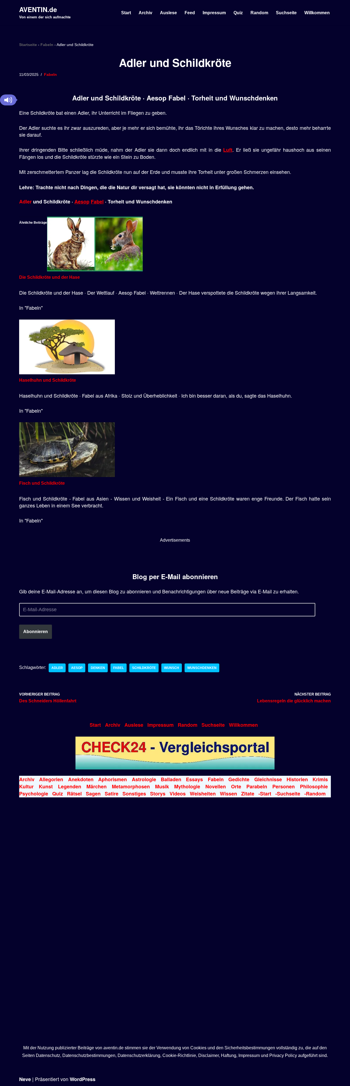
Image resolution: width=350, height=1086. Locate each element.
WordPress (82, 1079)
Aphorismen (112, 779)
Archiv (145, 12)
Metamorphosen (131, 786)
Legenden (69, 786)
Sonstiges (134, 793)
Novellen (215, 786)
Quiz (238, 12)
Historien (297, 779)
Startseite (28, 44)
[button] (8, 99)
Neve (25, 1079)
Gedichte (238, 779)
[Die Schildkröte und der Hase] (95, 270)
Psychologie (33, 793)
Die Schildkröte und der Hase (49, 277)
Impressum (214, 12)
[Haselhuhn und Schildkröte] (67, 372)
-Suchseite (287, 793)
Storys (157, 793)
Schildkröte (144, 668)
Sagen (93, 793)
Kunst (46, 786)
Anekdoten (81, 779)
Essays (194, 779)
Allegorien (51, 779)
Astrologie (144, 779)
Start (126, 12)
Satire (111, 793)
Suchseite (286, 12)
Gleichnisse (268, 779)
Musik (162, 786)
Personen (283, 786)
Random (259, 12)
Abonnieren (35, 631)
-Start (264, 793)
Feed (190, 12)
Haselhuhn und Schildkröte (47, 380)
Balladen (171, 779)
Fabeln (46, 44)
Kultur (26, 786)
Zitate (247, 793)
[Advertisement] (175, 556)
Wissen (228, 793)
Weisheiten (203, 793)
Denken (98, 668)
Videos (178, 793)
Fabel (97, 201)
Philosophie (314, 786)
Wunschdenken (202, 668)
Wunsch (171, 668)
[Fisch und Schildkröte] (67, 475)
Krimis (320, 779)
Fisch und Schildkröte (42, 483)
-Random (315, 793)
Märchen (96, 786)
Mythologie (187, 786)
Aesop (81, 201)
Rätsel (74, 793)
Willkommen (317, 12)
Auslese (168, 12)
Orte (236, 786)
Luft (227, 149)
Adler (25, 201)
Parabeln (256, 786)
